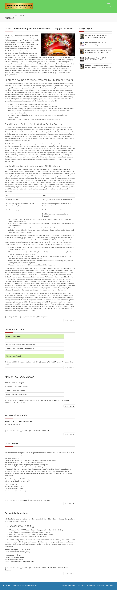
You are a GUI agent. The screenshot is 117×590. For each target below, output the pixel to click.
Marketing (81, 585)
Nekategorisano (43, 317)
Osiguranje (8, 570)
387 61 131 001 (10, 557)
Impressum (91, 585)
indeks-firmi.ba (18, 585)
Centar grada (24, 552)
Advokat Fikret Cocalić (16, 415)
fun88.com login (10, 70)
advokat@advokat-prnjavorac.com (22, 562)
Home (16, 15)
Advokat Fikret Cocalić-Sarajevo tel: (18, 421)
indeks (22, 362)
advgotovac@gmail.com (19, 394)
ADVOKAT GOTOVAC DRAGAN (20, 376)
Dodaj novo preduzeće (105, 585)
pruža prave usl (12, 443)
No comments (35, 431)
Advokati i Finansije (54, 362)
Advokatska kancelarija (16, 513)
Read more (69, 320)
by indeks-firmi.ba (30, 585)
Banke (66, 568)
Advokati (44, 362)
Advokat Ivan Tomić (15, 329)
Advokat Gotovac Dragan (15, 383)
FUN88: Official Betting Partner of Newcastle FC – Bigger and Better (39, 28)
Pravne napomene (69, 585)
